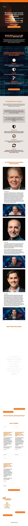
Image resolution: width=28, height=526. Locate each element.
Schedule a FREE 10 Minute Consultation (14, 26)
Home (7, 502)
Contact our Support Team (7, 505)
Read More (5, 449)
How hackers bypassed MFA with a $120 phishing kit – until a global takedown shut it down (8, 440)
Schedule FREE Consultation (8, 515)
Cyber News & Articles (7, 504)
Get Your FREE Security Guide (20, 512)
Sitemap (7, 506)
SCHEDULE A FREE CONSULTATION (19, 408)
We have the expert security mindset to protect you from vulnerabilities (14, 14)
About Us (7, 503)
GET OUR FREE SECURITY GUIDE (8, 411)
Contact (7, 505)
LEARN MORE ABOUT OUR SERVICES (14, 89)
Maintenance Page (7, 507)
